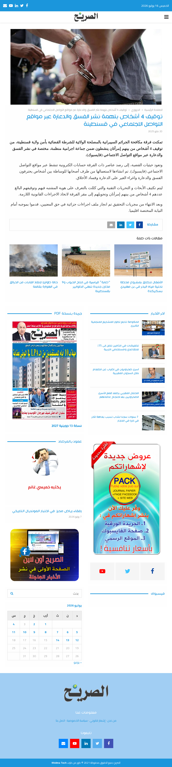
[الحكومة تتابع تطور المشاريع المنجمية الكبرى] (153, 327)
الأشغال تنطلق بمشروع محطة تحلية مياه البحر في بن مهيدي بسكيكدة (141, 287)
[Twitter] (97, 743)
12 (77, 640)
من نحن (111, 720)
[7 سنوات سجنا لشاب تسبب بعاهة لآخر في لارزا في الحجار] (153, 422)
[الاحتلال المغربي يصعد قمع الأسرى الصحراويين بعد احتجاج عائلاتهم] (153, 399)
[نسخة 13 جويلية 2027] (44, 370)
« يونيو (78, 662)
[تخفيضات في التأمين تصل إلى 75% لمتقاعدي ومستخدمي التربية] (153, 351)
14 (57, 640)
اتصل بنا (60, 720)
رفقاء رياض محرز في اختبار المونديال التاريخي (47, 511)
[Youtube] (74, 743)
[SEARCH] (11, 593)
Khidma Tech (59, 762)
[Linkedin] (86, 743)
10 (24, 632)
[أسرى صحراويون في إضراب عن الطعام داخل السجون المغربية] (153, 375)
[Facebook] (108, 743)
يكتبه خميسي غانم (44, 487)
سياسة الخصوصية (77, 720)
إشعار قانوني (97, 720)
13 (67, 640)
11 (13, 632)
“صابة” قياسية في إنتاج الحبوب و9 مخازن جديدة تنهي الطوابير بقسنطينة (86, 287)
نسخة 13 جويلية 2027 (67, 426)
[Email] (63, 743)
